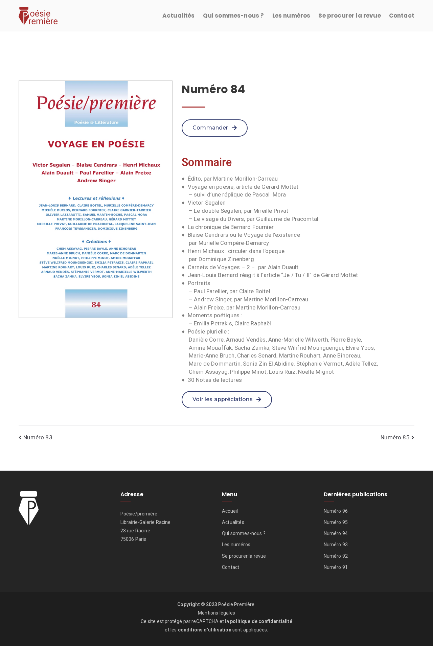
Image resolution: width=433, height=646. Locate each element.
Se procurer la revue (349, 15)
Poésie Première (236, 604)
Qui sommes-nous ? (233, 15)
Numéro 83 (37, 437)
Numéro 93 (336, 544)
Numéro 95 (336, 522)
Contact (401, 15)
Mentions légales (216, 613)
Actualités (178, 15)
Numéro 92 (336, 556)
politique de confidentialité (261, 621)
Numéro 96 (336, 511)
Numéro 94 (336, 533)
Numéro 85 (395, 437)
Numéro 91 (336, 567)
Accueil (230, 511)
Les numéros (291, 15)
